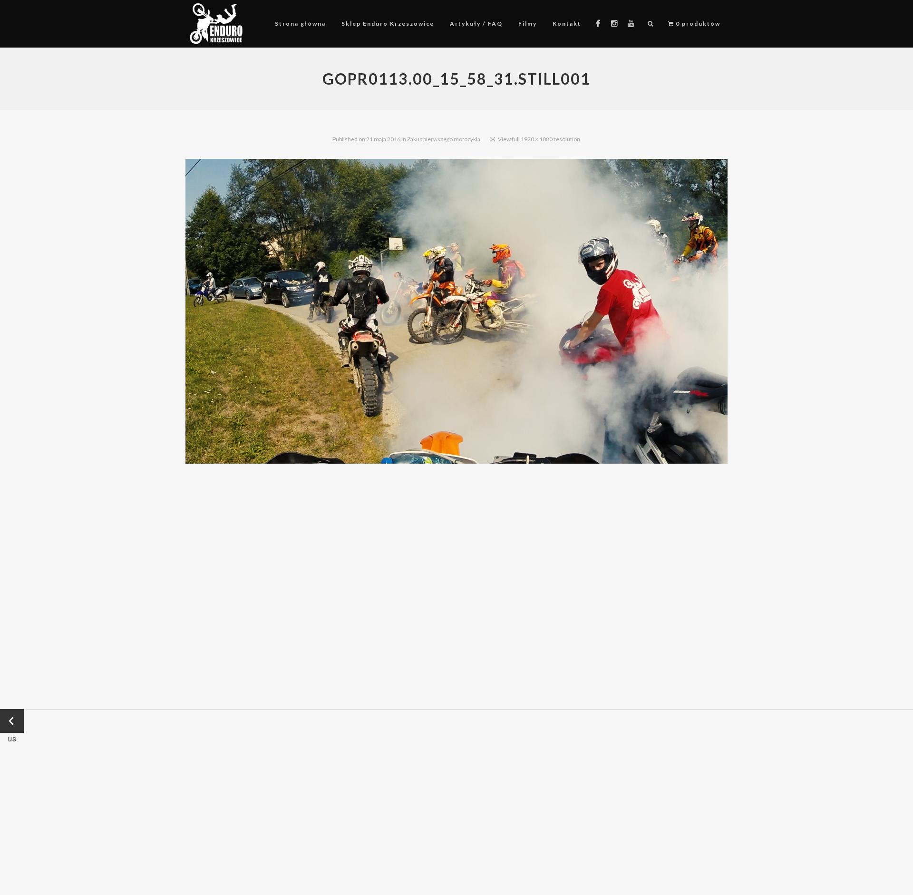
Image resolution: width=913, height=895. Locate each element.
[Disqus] (456, 586)
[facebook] (598, 24)
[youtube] (630, 24)
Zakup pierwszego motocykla (443, 139)
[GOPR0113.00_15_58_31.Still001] (456, 313)
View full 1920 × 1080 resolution (539, 139)
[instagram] (614, 24)
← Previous (12, 721)
